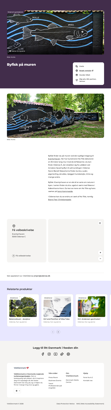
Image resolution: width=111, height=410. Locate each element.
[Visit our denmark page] (43, 354)
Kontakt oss (87, 380)
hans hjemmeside (65, 191)
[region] (76, 240)
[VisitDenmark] (21, 368)
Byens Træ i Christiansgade (59, 200)
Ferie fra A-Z (88, 377)
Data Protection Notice (66, 404)
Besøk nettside (85, 71)
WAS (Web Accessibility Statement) (90, 404)
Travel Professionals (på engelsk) (55, 386)
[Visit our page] (49, 354)
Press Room (53, 377)
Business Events (55, 380)
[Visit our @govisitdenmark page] (62, 354)
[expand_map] (100, 223)
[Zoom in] (100, 252)
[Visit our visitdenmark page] (55, 354)
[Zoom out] (100, 258)
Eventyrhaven (54, 159)
